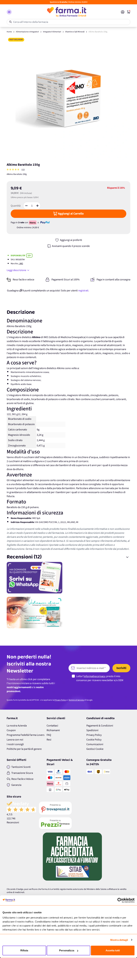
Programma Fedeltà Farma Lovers (25, 735)
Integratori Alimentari (52, 31)
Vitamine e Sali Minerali (75, 31)
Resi (49, 739)
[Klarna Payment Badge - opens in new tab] (33, 223)
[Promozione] (68, 577)
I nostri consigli (15, 744)
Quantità (16, 206)
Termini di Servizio (76, 700)
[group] (13, 169)
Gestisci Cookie (94, 749)
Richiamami (53, 730)
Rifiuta (24, 950)
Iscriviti (121, 668)
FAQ (49, 735)
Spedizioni (92, 730)
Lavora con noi (15, 739)
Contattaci (52, 725)
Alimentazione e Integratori (27, 31)
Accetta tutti (113, 950)
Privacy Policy (60, 700)
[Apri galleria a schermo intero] (68, 98)
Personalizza (66, 950)
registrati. (83, 290)
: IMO (21, 263)
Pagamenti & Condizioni (99, 725)
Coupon (11, 730)
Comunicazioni (94, 744)
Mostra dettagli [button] (119, 939)
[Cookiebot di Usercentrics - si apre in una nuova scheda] (119, 900)
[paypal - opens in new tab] (45, 222)
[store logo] (66, 12)
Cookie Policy (93, 739)
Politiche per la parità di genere (24, 749)
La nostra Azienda (17, 725)
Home (9, 31)
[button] (9, 12)
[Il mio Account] (122, 12)
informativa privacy (94, 676)
